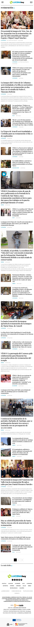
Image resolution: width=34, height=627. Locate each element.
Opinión (12, 585)
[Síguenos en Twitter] (15, 580)
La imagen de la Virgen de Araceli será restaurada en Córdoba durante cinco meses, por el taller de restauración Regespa (17, 223)
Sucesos (10, 583)
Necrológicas (13, 588)
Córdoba (18, 585)
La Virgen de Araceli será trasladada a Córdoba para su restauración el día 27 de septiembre (17, 133)
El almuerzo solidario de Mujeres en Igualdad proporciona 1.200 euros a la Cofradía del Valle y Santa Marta (22, 511)
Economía (17, 583)
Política (4, 583)
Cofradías (29, 583)
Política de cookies (28, 591)
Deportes (5, 585)
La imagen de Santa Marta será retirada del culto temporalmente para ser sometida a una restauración (22, 547)
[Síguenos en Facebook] (13, 580)
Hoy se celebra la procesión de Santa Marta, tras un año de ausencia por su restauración (16, 522)
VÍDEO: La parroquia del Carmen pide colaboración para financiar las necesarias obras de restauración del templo (17, 356)
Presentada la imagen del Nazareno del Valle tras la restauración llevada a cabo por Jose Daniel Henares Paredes (17, 482)
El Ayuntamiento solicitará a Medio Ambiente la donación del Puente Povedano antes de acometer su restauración (22, 451)
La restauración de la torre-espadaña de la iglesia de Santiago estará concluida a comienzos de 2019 (22, 440)
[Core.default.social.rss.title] (21, 580)
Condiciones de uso (16, 591)
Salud (24, 585)
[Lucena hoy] (17, 577)
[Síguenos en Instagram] (17, 580)
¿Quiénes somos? (5, 591)
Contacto (17, 593)
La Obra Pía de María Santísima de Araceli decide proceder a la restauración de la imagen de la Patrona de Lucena (17, 334)
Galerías (22, 588)
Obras (29, 585)
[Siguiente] (22, 560)
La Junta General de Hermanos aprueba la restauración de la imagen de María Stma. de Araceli (16, 323)
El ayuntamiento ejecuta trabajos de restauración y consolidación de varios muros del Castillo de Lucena (22, 500)
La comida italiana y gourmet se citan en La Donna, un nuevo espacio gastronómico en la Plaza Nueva (22, 163)
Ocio (23, 583)
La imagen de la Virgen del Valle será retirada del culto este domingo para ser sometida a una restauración (15, 391)
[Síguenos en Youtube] (19, 580)
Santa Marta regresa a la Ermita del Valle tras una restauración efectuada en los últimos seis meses (16, 538)
